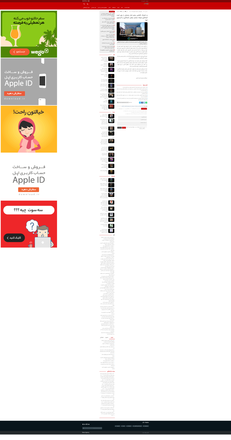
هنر (123, 426)
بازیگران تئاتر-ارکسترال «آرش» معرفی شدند (107, 276)
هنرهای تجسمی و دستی (102, 7)
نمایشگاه (114, 7)
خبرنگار (129, 426)
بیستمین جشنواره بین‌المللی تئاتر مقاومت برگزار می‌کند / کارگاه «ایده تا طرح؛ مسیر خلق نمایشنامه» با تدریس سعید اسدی (107, 279)
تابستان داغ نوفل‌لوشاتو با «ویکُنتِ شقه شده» (107, 267)
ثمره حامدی (139, 106)
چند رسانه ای (93, 7)
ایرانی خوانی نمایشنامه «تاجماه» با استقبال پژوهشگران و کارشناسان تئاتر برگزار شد (107, 15)
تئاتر (122, 7)
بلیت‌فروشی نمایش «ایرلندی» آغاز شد (108, 302)
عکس (109, 7)
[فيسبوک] (142, 103)
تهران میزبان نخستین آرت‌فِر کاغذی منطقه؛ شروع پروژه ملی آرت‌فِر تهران (104, 231)
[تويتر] (87, 1)
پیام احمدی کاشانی (137, 426)
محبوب (106, 337)
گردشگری (123, 106)
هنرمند (118, 426)
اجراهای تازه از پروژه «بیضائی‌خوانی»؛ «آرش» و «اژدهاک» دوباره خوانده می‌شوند (107, 36)
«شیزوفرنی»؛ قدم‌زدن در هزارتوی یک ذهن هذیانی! (107, 50)
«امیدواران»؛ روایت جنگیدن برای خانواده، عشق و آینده (108, 22)
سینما (118, 7)
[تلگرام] (83, 1)
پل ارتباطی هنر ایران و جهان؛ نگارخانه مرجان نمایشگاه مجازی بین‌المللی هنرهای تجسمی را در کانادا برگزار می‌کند (107, 196)
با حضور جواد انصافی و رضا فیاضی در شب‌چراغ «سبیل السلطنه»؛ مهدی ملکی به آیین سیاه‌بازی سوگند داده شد (107, 271)
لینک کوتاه (130, 102)
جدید (112, 337)
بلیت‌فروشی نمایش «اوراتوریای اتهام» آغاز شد (107, 296)
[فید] (88, 1)
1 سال (103, 379)
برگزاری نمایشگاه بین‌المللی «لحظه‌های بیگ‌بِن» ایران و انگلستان (104, 190)
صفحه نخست (127, 7)
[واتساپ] (146, 103)
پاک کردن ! (119, 127)
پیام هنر (146, 426)
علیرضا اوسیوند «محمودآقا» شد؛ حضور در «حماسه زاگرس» (108, 19)
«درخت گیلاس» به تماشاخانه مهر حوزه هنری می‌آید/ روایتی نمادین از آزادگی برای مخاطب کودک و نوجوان (107, 325)
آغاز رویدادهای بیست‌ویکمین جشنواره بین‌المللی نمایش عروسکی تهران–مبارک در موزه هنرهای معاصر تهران (107, 299)
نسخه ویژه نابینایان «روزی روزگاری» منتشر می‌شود (107, 32)
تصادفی (102, 337)
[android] (89, 424)
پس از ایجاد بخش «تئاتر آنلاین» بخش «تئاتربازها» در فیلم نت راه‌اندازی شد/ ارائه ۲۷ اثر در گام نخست (107, 330)
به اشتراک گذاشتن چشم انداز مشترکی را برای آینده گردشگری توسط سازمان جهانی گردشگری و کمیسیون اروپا (132, 17)
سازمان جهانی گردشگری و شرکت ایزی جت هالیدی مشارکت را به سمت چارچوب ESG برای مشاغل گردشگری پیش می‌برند (107, 387)
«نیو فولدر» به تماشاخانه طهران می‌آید (108, 40)
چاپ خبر (123, 11)
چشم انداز (136, 106)
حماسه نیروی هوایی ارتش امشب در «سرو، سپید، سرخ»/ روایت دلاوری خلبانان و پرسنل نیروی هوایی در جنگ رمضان (107, 27)
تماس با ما (143, 1)
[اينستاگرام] (85, 1)
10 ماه (101, 375)
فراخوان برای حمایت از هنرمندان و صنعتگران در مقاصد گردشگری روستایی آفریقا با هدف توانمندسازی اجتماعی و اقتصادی (107, 383)
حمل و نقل (133, 106)
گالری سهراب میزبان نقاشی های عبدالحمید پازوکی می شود (104, 215)
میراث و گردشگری (86, 7)
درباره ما (147, 1)
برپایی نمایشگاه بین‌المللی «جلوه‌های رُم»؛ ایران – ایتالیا (104, 180)
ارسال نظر (124, 127)
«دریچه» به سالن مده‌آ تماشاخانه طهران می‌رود (108, 43)
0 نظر (127, 11)
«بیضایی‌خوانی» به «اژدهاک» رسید (108, 293)
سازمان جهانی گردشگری (128, 106)
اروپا (142, 106)
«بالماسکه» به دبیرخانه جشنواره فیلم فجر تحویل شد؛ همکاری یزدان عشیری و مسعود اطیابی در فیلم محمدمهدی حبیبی (107, 142)
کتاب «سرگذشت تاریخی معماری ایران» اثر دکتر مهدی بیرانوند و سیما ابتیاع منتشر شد (135, 87)
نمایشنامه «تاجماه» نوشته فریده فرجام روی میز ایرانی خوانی (108, 47)
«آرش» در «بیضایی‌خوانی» (110, 257)
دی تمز (143, 432)
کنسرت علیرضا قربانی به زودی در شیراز (108, 295)
